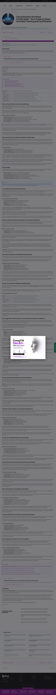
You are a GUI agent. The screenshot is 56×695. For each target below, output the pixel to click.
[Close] (28, 337)
